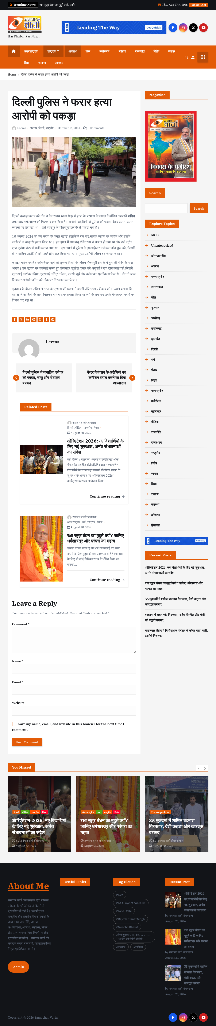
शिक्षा (26, 63)
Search (155, 193)
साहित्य (139, 947)
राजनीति (139, 51)
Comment (20, 624)
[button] (199, 768)
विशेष (156, 51)
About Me (28, 886)
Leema (21, 128)
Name (17, 661)
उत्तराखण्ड (157, 287)
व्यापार (171, 51)
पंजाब (154, 370)
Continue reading (106, 496)
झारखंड (155, 339)
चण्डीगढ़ (155, 318)
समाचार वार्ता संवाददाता (84, 423)
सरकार (122, 947)
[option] (39, 814)
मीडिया (122, 51)
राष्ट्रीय (51, 51)
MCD (155, 235)
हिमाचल (155, 525)
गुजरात (155, 307)
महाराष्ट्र (156, 411)
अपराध (73, 51)
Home (12, 74)
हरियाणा (155, 515)
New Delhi (125, 911)
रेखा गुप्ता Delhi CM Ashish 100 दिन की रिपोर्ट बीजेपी (133, 937)
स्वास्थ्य (59, 63)
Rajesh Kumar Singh (131, 919)
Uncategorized (162, 245)
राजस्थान (156, 442)
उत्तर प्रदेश (157, 276)
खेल (88, 51)
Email (17, 682)
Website (18, 703)
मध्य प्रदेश (157, 390)
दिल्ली (41, 128)
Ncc (120, 895)
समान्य (42, 63)
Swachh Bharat (128, 927)
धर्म (83, 522)
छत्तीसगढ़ (156, 328)
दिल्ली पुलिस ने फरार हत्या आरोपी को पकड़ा (45, 74)
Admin (18, 966)
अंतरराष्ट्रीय (31, 51)
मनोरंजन (105, 51)
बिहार (154, 380)
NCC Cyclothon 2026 (131, 903)
